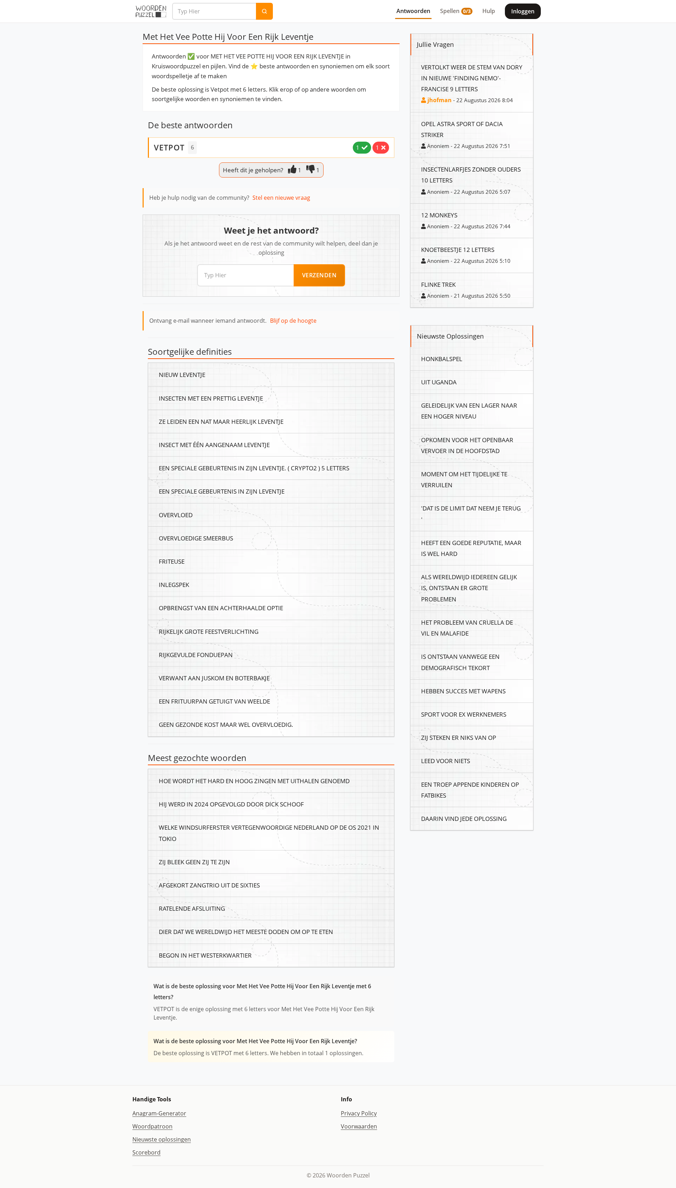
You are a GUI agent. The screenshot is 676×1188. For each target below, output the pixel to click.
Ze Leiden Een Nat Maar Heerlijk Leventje (221, 421)
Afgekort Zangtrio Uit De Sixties (209, 885)
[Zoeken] (264, 11)
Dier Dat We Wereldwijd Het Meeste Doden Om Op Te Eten (246, 931)
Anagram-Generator (159, 1113)
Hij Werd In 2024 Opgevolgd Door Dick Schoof (231, 804)
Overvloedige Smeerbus (196, 538)
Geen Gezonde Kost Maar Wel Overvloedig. (226, 724)
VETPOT (169, 147)
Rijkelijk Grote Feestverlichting (208, 631)
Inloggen (522, 11)
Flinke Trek (438, 284)
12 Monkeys (439, 215)
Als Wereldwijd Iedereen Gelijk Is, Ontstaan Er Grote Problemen (469, 588)
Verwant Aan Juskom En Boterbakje (214, 678)
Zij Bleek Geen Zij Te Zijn (194, 862)
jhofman (439, 100)
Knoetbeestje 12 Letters (457, 249)
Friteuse (171, 561)
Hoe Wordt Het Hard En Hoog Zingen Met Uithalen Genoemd (254, 780)
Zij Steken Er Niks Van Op (458, 737)
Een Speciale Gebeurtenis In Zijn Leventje (221, 491)
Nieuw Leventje (182, 374)
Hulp (488, 11)
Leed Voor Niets (445, 760)
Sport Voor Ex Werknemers (463, 714)
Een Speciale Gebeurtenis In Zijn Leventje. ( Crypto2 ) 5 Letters (254, 468)
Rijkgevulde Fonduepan (196, 654)
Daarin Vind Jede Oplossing (464, 818)
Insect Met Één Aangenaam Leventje (214, 444)
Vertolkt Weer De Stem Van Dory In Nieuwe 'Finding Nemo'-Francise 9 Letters (471, 78)
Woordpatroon (152, 1126)
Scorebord (146, 1152)
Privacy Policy (359, 1113)
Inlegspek (174, 584)
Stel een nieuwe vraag (281, 198)
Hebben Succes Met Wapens (463, 691)
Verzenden (319, 275)
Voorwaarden (359, 1126)
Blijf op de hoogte (293, 320)
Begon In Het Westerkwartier (205, 955)
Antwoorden (413, 11)
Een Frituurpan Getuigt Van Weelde (214, 701)
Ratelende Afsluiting (192, 908)
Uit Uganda (439, 382)
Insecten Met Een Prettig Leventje (211, 398)
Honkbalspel (441, 358)
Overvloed (176, 515)
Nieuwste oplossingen (161, 1139)
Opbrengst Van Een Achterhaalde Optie (221, 608)
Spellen (455, 11)
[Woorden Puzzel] (151, 11)
